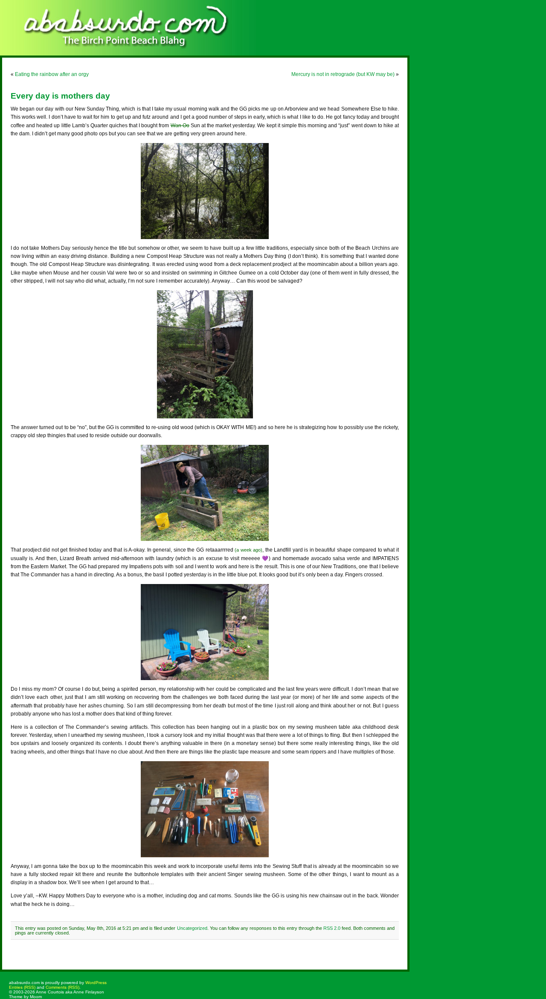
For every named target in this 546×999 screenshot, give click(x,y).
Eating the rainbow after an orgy (52, 74)
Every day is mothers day (60, 95)
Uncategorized (192, 928)
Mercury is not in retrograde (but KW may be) (343, 74)
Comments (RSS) (62, 987)
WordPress (96, 982)
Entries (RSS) (22, 987)
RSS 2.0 (331, 928)
